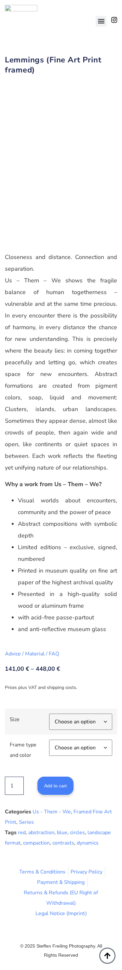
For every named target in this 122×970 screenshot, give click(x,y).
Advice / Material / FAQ (32, 653)
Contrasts (63, 843)
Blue (62, 832)
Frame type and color (23, 750)
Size (15, 719)
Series (26, 822)
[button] (101, 21)
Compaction (36, 843)
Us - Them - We (52, 811)
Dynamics (88, 843)
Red (22, 832)
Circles (77, 832)
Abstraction (41, 832)
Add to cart (55, 785)
